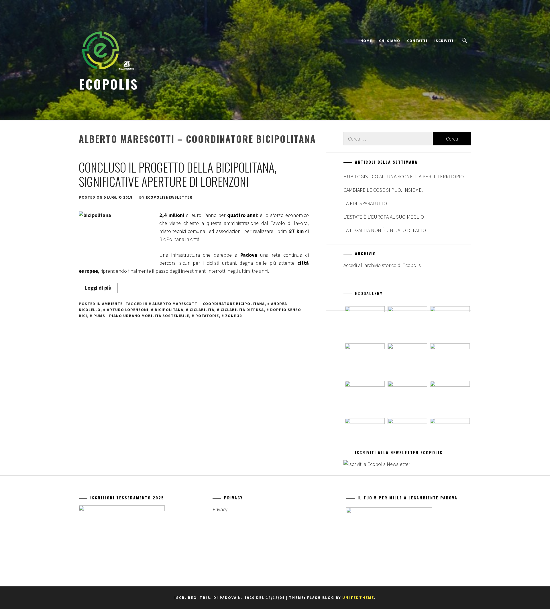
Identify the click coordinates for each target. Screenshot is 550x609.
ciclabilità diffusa (242, 309)
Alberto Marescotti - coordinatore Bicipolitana (208, 303)
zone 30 (233, 315)
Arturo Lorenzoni (127, 309)
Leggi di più (98, 287)
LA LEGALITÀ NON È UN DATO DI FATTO (384, 230)
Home (366, 40)
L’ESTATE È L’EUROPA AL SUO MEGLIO (383, 216)
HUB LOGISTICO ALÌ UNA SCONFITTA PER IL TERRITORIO (403, 176)
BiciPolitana (171, 239)
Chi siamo (389, 40)
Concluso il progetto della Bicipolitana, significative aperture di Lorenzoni (177, 174)
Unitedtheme (358, 597)
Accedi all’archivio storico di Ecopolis (382, 265)
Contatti (417, 40)
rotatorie (207, 315)
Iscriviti (443, 40)
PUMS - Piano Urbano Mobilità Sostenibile (141, 315)
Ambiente (112, 303)
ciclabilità (202, 309)
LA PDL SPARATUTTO (365, 203)
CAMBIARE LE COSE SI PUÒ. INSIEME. (383, 190)
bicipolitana (169, 309)
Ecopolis (108, 84)
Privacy (220, 509)
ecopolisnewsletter (169, 197)
